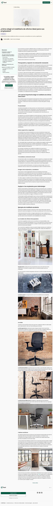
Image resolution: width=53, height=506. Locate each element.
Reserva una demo (9, 88)
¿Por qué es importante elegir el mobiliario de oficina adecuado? (8, 55)
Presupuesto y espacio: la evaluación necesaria (7, 52)
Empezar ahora (46, 2)
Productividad (5, 57)
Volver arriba (35, 482)
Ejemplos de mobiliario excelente (8, 67)
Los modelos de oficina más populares (8, 69)
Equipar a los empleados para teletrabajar (7, 65)
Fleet (39, 474)
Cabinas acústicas (6, 72)
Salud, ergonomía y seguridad (8, 58)
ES (49, 487)
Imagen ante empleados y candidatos (7, 62)
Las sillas (4, 71)
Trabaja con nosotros (13, 498)
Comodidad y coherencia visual (8, 60)
